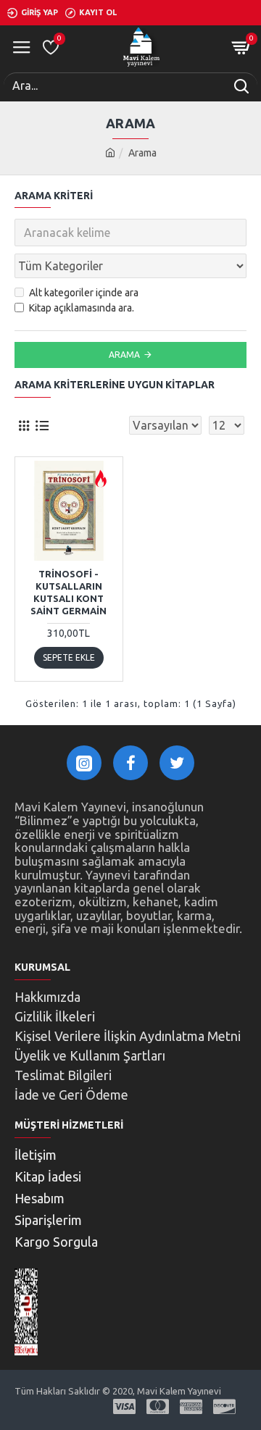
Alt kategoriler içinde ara (83, 292)
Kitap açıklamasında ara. (81, 308)
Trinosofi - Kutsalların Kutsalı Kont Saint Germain (68, 592)
